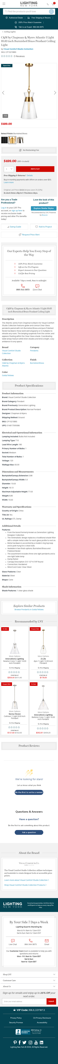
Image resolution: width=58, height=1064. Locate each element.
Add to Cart (35, 169)
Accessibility (42, 1023)
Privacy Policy (16, 1018)
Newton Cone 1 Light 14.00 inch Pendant (14, 662)
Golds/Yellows (8, 375)
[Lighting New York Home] (29, 4)
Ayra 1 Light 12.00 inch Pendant (43, 662)
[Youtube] (36, 1042)
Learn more (9, 182)
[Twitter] (24, 1042)
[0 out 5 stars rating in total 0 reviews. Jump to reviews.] (14, 672)
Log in (3, 207)
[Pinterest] (15, 1042)
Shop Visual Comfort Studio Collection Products (24, 885)
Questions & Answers (29, 812)
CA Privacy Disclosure (42, 1018)
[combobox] (29, 12)
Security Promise (16, 1023)
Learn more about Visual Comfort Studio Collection (26, 880)
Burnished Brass (37, 363)
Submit (51, 1001)
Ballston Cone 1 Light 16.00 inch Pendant (43, 718)
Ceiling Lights (10, 31)
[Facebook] (20, 1042)
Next (55, 93)
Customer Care (9, 980)
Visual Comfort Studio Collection (18, 49)
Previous (3, 93)
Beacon (45, 215)
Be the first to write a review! (29, 792)
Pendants (34, 351)
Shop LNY (7, 974)
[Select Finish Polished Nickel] (20, 140)
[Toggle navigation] (4, 4)
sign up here (16, 210)
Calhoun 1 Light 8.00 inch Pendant (14, 717)
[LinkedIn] (41, 1042)
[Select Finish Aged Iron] (4, 140)
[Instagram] (30, 1042)
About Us (7, 986)
